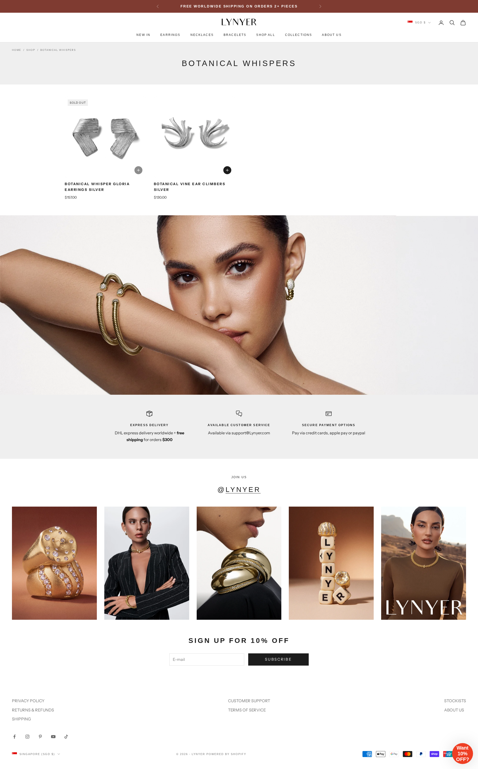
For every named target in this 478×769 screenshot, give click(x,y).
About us (331, 35)
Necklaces (202, 35)
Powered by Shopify (226, 754)
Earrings (170, 35)
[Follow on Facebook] (14, 736)
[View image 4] (109, 174)
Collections (298, 35)
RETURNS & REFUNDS (33, 709)
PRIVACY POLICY (28, 700)
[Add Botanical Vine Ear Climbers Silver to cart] (227, 170)
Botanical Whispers (58, 50)
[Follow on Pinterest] (40, 736)
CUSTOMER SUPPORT (249, 700)
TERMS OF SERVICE (247, 709)
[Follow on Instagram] (27, 736)
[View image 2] (102, 174)
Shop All (265, 35)
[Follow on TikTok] (66, 736)
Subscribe (278, 659)
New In (143, 35)
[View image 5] (113, 174)
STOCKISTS (455, 700)
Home (16, 50)
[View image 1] (99, 174)
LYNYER (243, 489)
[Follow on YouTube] (53, 736)
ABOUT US (454, 709)
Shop (30, 50)
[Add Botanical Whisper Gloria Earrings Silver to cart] (138, 170)
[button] (462, 753)
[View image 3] (106, 174)
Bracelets (235, 35)
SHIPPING (21, 718)
